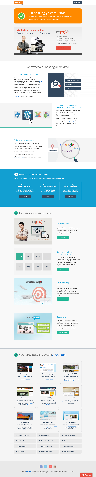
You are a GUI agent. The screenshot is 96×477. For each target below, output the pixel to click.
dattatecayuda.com (69, 446)
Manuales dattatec (69, 451)
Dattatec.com (65, 402)
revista (24, 376)
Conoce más (63, 269)
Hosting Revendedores (46, 451)
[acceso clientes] (18, 4)
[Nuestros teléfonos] (86, 474)
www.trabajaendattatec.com (70, 380)
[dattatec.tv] (54, 467)
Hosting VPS (21, 440)
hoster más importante (50, 426)
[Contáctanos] (90, 474)
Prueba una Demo (63, 332)
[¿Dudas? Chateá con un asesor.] (82, 474)
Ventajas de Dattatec (23, 435)
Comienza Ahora (63, 299)
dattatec (28, 379)
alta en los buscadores (19, 157)
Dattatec (56, 354)
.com (62, 354)
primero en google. (48, 377)
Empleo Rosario (22, 446)
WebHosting (21, 451)
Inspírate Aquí (63, 237)
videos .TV (31, 403)
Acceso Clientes (77, 2)
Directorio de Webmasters (47, 440)
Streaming (67, 440)
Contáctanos (17, 96)
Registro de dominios (46, 446)
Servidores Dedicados (69, 435)
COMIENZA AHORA (63, 48)
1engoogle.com (49, 379)
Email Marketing (45, 435)
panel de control (70, 121)
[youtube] (50, 467)
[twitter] (45, 467)
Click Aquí (25, 196)
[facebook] (41, 467)
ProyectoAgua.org (72, 426)
